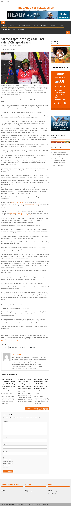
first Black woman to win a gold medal (29, 204)
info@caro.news (5, 492)
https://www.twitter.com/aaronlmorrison (11, 341)
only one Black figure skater (18, 202)
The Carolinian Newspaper (35, 8)
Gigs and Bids (6, 29)
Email (5, 444)
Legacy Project (12, 26)
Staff (14, 29)
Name (5, 438)
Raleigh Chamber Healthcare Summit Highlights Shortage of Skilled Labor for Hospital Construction (8, 385)
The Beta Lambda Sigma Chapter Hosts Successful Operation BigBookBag (59, 160)
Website (5, 451)
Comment (6, 421)
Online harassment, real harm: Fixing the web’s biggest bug (37, 409)
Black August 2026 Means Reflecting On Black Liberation (61, 166)
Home (4, 26)
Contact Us (21, 29)
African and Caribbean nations (16, 213)
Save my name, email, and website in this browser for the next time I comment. (8, 463)
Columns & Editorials (24, 26)
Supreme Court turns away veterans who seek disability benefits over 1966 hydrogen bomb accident (41, 385)
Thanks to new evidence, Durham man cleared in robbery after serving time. (61, 154)
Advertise (53, 26)
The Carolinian (17, 354)
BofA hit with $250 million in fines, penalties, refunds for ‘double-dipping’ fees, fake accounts (25, 384)
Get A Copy (35, 26)
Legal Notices (44, 26)
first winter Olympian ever (27, 215)
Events (61, 26)
